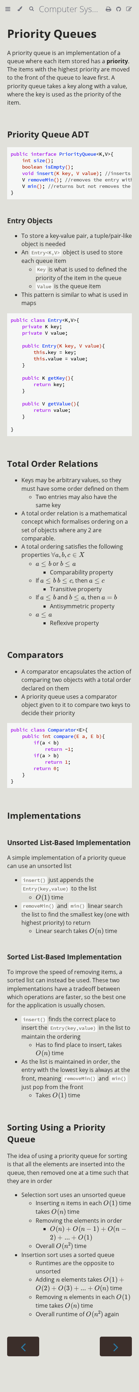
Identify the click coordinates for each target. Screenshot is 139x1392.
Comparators (35, 654)
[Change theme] (20, 9)
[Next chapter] (116, 1346)
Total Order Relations (52, 463)
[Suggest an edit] (129, 9)
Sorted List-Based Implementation (64, 956)
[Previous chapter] (23, 1346)
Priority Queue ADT (48, 134)
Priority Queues (52, 33)
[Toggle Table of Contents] (8, 9)
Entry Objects (29, 220)
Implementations (44, 815)
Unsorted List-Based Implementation (68, 842)
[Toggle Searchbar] (31, 9)
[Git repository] (119, 9)
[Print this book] (109, 9)
